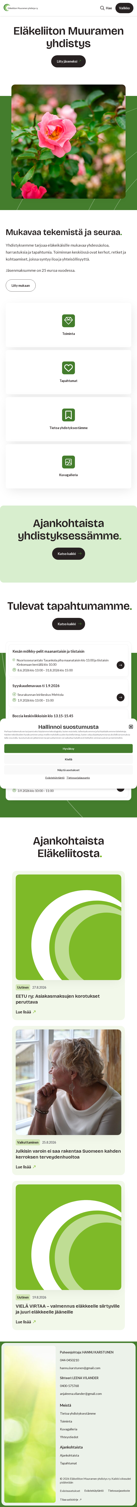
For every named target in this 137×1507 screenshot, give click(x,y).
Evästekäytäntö (55, 777)
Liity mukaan (21, 285)
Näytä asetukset (68, 769)
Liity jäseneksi (67, 61)
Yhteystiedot (69, 1437)
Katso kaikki (67, 554)
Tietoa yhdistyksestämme (78, 1413)
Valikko (124, 8)
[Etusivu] (21, 7)
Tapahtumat (68, 1463)
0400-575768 (69, 1386)
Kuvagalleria (68, 1429)
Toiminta (66, 1421)
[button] (131, 727)
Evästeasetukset (70, 1490)
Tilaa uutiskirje (69, 1499)
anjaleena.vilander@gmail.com (81, 1394)
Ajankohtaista (69, 1455)
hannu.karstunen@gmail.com (80, 1368)
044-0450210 (69, 1360)
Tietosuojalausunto (78, 777)
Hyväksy (68, 748)
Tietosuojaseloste (119, 1490)
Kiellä (68, 759)
